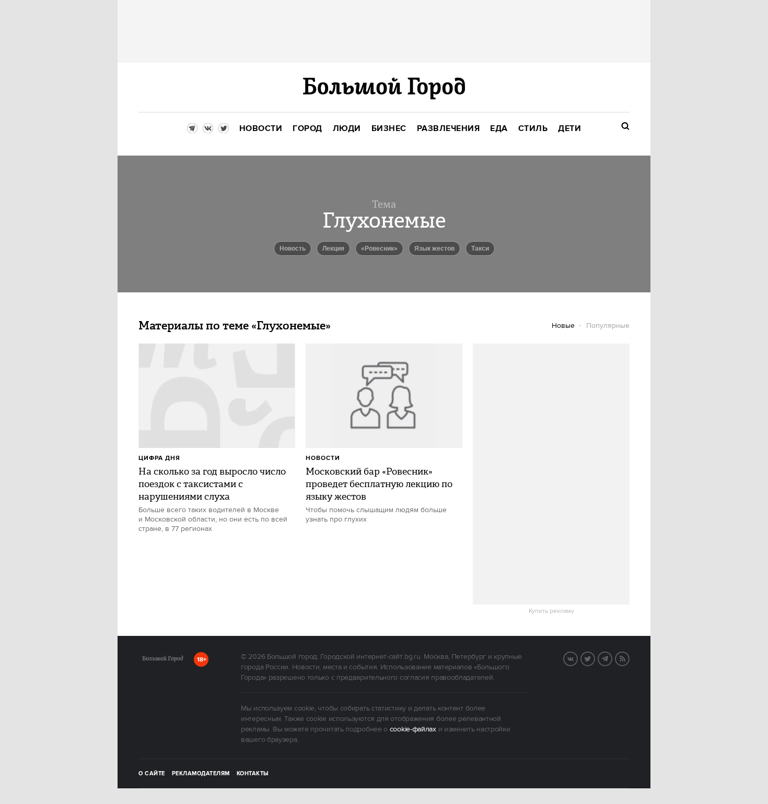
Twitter (594, 658)
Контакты (253, 773)
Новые (563, 325)
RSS (629, 658)
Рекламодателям (201, 773)
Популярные (608, 325)
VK (577, 658)
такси (480, 248)
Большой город (163, 660)
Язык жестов (434, 248)
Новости (323, 458)
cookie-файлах (413, 729)
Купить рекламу (551, 611)
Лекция (333, 248)
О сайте (151, 773)
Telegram (611, 658)
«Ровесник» (379, 248)
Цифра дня (159, 458)
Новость (293, 248)
